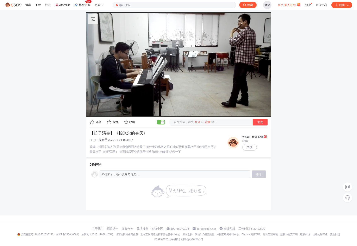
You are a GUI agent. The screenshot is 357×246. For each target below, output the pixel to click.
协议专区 (157, 228)
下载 (38, 5)
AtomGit (64, 5)
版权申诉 (305, 234)
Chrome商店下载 (251, 234)
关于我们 (98, 228)
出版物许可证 (320, 234)
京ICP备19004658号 (67, 234)
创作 (342, 5)
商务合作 (127, 228)
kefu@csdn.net (206, 228)
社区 (48, 5)
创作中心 (321, 5)
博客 (28, 5)
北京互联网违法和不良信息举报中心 (160, 234)
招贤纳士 (112, 228)
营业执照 (335, 234)
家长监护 (188, 234)
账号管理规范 (270, 234)
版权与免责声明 (289, 234)
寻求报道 (142, 228)
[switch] (161, 122)
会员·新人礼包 (287, 5)
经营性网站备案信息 (127, 234)
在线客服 (229, 228)
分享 (98, 122)
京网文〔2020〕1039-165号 (97, 234)
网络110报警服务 (204, 234)
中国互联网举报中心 (228, 234)
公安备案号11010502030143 (37, 234)
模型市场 (84, 5)
